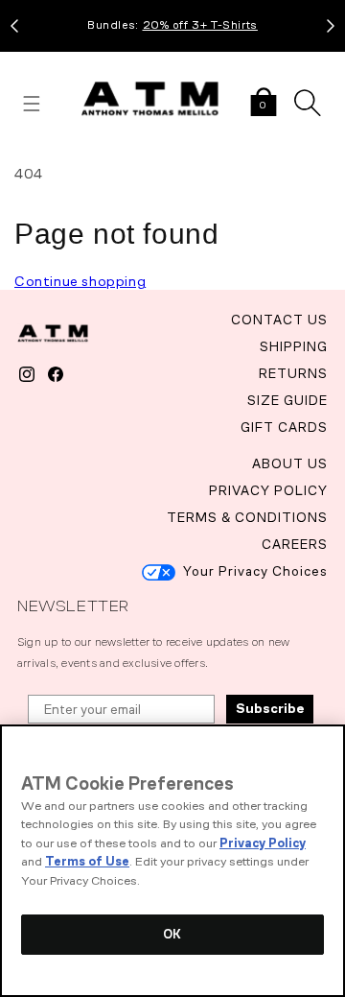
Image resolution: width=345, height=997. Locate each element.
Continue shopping (80, 281)
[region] (172, 860)
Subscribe (270, 708)
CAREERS (295, 544)
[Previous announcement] (14, 26)
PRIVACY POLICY (268, 491)
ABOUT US (290, 464)
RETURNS (293, 374)
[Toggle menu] (31, 103)
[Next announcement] (330, 26)
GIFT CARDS (284, 427)
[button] (263, 103)
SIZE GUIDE (287, 400)
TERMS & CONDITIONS (247, 518)
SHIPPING (294, 347)
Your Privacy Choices (255, 571)
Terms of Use (87, 861)
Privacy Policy (262, 843)
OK (172, 934)
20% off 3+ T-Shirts (200, 25)
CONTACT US (279, 320)
